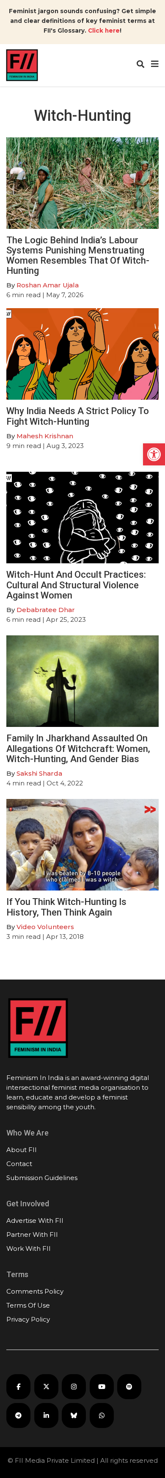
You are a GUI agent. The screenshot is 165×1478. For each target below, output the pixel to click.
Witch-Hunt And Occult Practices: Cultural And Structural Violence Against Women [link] (76, 584)
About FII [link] (21, 1150)
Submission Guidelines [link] (41, 1178)
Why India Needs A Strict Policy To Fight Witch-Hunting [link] (77, 416)
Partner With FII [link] (32, 1234)
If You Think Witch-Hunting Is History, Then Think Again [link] (66, 906)
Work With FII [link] (28, 1248)
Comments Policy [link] (34, 1291)
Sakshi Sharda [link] (39, 773)
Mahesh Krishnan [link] (44, 436)
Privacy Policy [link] (28, 1319)
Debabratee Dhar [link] (45, 610)
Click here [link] (104, 30)
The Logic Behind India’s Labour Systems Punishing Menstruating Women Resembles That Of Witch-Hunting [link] (77, 255)
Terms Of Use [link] (28, 1305)
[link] (154, 454)
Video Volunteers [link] (45, 927)
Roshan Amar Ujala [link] (47, 285)
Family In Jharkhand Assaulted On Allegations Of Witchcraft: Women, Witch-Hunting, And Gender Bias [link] (78, 748)
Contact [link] (19, 1164)
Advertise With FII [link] (34, 1220)
